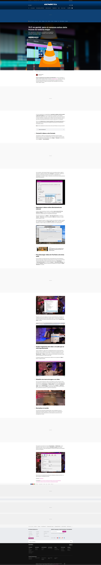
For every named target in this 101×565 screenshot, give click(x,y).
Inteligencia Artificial (46, 536)
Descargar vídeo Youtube (50, 526)
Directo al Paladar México (50, 558)
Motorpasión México (56, 558)
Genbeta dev (45, 533)
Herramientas (30, 533)
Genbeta (50, 4)
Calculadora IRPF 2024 (57, 526)
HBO (46, 21)
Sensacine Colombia (43, 559)
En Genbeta (50, 247)
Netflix (29, 536)
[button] (41, 74)
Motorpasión (56, 548)
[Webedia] (30, 544)
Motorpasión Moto (57, 549)
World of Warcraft (62, 21)
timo (44, 534)
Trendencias (62, 548)
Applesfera (41, 478)
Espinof (42, 549)
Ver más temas (31, 538)
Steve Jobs (36, 21)
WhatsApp (37, 536)
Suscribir (64, 531)
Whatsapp (43, 21)
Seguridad (37, 533)
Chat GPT (35, 526)
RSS (61, 537)
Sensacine (43, 548)
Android (40, 21)
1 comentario (31, 37)
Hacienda (66, 21)
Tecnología (55, 21)
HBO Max (49, 21)
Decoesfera (62, 549)
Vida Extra (36, 549)
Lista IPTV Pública (64, 526)
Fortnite (52, 21)
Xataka (29, 548)
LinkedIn (64, 537)
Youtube (57, 537)
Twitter (67, 8)
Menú (31, 5)
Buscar (71, 541)
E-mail (37, 37)
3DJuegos (36, 548)
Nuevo (70, 5)
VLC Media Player (54, 78)
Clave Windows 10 (43, 526)
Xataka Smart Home (31, 551)
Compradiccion (63, 550)
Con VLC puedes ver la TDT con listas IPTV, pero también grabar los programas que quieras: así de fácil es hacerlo (56, 249)
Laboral (37, 534)
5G (58, 21)
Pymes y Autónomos (68, 550)
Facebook (70, 8)
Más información (56, 564)
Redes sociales (30, 534)
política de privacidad (61, 533)
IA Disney (39, 526)
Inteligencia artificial (46, 531)
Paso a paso (30, 531)
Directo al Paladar (50, 548)
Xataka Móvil (30, 549)
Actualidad (37, 531)
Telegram (72, 8)
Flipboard (69, 8)
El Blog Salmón (69, 548)
